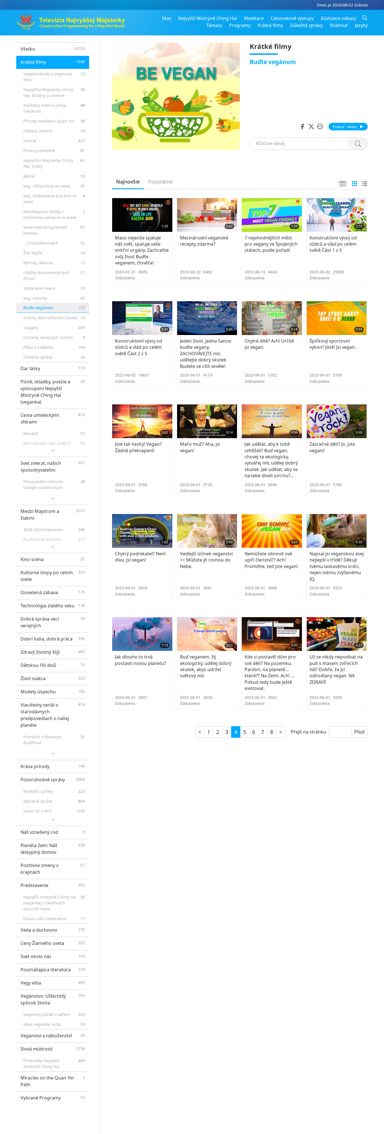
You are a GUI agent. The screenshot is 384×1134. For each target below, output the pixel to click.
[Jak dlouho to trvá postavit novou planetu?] (142, 634)
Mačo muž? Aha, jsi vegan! (200, 447)
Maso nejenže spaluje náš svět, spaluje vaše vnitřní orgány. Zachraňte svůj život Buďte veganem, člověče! (142, 250)
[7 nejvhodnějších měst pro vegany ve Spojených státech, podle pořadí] (272, 215)
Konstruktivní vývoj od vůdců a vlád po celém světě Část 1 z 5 (333, 244)
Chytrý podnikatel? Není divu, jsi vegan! (140, 557)
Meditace (254, 18)
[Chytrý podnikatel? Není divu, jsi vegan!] (142, 531)
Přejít (359, 732)
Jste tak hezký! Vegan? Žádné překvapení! (138, 447)
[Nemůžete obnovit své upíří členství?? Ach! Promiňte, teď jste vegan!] (272, 531)
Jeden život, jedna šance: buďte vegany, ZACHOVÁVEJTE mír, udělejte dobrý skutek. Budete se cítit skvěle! (206, 353)
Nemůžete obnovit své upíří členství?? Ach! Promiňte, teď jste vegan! (271, 560)
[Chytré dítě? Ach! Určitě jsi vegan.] (272, 318)
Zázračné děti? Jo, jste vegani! (332, 447)
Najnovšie (128, 181)
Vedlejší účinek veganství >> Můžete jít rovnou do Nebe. (206, 560)
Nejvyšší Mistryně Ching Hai (207, 18)
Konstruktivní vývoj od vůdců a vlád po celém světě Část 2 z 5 (138, 347)
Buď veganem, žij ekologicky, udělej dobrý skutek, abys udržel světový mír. (205, 666)
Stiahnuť (339, 25)
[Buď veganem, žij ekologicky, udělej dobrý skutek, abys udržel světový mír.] (207, 634)
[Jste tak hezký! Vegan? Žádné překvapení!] (142, 421)
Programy (239, 25)
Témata (214, 25)
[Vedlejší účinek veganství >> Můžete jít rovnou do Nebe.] (207, 531)
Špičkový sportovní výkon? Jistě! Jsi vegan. (333, 344)
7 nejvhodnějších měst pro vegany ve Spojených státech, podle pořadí (271, 244)
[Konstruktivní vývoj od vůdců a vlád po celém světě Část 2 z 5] (142, 318)
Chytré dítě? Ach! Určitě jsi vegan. (269, 344)
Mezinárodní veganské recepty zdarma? (204, 241)
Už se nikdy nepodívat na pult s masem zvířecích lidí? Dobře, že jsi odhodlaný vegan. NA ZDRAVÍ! (336, 669)
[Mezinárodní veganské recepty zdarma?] (207, 215)
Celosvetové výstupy (292, 18)
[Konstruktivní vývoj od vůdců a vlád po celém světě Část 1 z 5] (337, 215)
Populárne (160, 181)
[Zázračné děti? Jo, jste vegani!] (337, 421)
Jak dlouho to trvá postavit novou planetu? (140, 660)
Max (166, 18)
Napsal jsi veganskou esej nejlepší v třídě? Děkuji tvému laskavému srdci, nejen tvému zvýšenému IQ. (337, 566)
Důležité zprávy (306, 25)
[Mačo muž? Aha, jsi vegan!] (207, 421)
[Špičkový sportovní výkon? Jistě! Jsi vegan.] (337, 318)
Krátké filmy (270, 25)
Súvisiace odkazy (338, 18)
